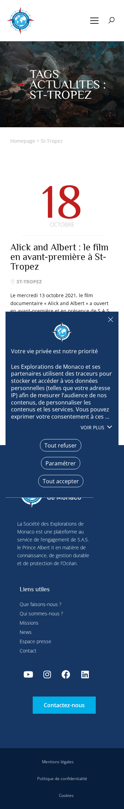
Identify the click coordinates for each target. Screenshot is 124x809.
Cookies (66, 795)
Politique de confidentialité (62, 778)
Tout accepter (61, 481)
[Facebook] (66, 674)
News (26, 632)
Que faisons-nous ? (40, 604)
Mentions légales (58, 762)
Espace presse (35, 641)
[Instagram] (47, 674)
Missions (29, 622)
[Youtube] (28, 674)
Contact (28, 650)
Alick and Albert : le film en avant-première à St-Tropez (59, 257)
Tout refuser (110, 319)
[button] (94, 20)
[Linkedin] (85, 674)
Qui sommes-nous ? (41, 613)
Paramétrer (60, 463)
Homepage (22, 141)
